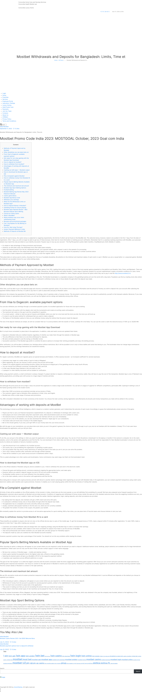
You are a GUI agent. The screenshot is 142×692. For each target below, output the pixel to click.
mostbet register (136, 659)
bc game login (119, 656)
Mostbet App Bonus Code (12, 197)
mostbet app (46, 659)
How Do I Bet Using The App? (13, 227)
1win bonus (47, 656)
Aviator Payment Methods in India (14, 229)
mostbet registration (7, 663)
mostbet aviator (71, 659)
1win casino (56, 655)
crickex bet (134, 656)
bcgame (112, 656)
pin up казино (70, 663)
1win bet (39, 655)
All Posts (61, 60)
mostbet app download (58, 659)
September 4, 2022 (6, 128)
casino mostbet (127, 656)
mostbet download (105, 659)
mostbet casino (93, 659)
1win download (66, 656)
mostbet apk (36, 659)
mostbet (17, 659)
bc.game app (107, 656)
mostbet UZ (19, 662)
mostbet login (115, 659)
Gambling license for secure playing (15, 207)
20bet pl (102, 656)
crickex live (9, 659)
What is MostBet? (9, 215)
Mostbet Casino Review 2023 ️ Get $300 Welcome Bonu (17, 638)
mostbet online (127, 660)
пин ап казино (114, 663)
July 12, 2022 (4, 642)
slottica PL (105, 663)
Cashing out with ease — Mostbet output (17, 170)
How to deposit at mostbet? (12, 162)
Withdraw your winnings (11, 199)
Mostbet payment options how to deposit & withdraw (16, 646)
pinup (63, 663)
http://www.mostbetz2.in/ (123, 273)
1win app (20, 655)
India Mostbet (4, 126)
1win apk (11, 656)
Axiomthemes (18, 687)
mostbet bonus (82, 659)
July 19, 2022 (4, 649)
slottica (96, 663)
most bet (27, 659)
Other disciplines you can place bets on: (16, 152)
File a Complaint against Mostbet (14, 176)
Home (55, 60)
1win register (96, 656)
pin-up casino (38, 663)
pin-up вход (57, 663)
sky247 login (84, 663)
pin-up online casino (49, 663)
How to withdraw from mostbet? (14, 164)
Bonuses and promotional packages (15, 221)
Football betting (9, 190)
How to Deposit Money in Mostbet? (15, 205)
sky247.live (90, 663)
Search (2, 668)
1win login (75, 655)
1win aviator (30, 656)
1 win (5, 656)
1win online (86, 656)
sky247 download (77, 663)
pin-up (29, 663)
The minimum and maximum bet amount (16, 186)
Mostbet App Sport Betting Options (15, 188)
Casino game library (10, 195)
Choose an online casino (11, 213)
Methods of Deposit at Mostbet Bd (15, 231)
